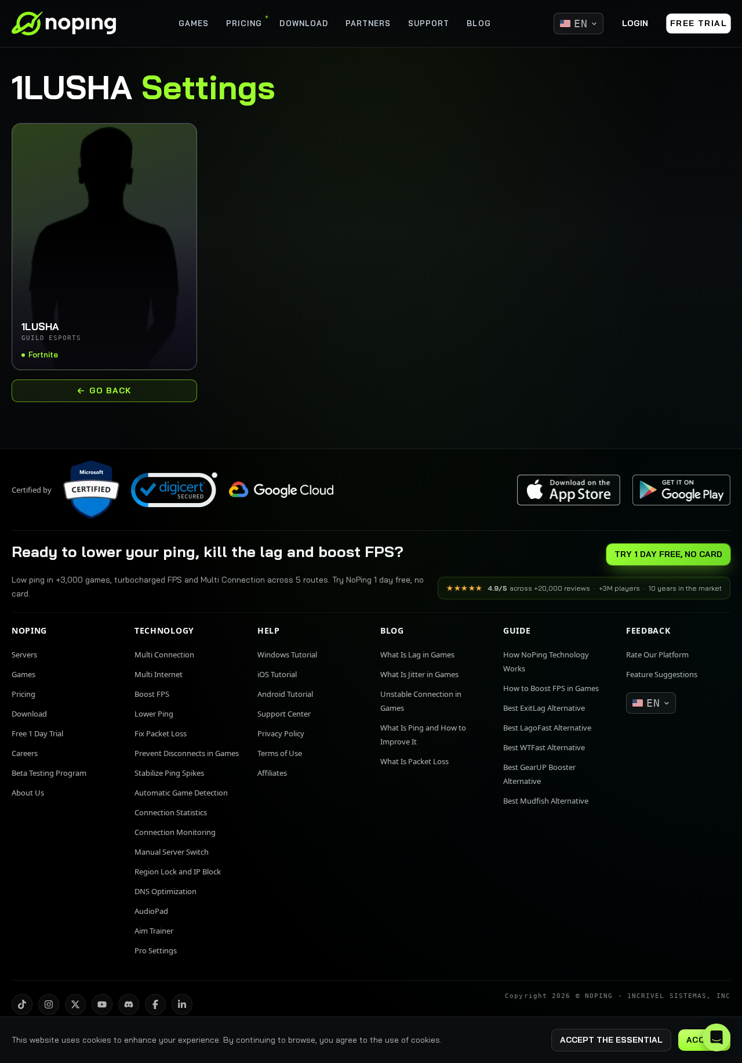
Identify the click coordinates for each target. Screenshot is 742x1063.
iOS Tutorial (277, 674)
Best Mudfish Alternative (545, 801)
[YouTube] (102, 1004)
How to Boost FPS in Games (551, 688)
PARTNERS (368, 23)
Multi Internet (158, 674)
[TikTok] (22, 1004)
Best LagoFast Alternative (547, 727)
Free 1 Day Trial (37, 733)
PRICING (244, 23)
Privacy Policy (280, 733)
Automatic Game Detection (181, 792)
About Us (28, 792)
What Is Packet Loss (414, 761)
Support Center (284, 713)
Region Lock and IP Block (177, 871)
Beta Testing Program (49, 773)
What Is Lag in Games (417, 654)
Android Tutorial (285, 694)
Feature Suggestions (661, 674)
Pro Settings (155, 950)
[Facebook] (155, 1004)
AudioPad (151, 911)
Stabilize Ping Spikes (169, 773)
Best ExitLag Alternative (544, 708)
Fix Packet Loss (160, 733)
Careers (25, 753)
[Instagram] (48, 1004)
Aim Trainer (153, 930)
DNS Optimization (165, 891)
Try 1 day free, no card (668, 554)
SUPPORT (428, 23)
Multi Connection (164, 654)
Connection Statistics (170, 812)
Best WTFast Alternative (544, 747)
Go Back (110, 390)
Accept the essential (611, 1040)
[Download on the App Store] (568, 490)
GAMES (194, 23)
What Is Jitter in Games (419, 674)
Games (23, 674)
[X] (75, 1004)
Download (29, 713)
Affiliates (272, 773)
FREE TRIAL (698, 23)
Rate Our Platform (657, 654)
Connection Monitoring (175, 832)
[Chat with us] (716, 1037)
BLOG (478, 23)
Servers (24, 654)
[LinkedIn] (182, 1004)
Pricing (23, 694)
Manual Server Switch (171, 852)
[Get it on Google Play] (681, 490)
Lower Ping (153, 713)
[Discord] (128, 1004)
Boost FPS (151, 694)
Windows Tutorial (287, 654)
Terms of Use (279, 753)
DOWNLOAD (303, 23)
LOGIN (635, 23)
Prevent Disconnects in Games (186, 753)
